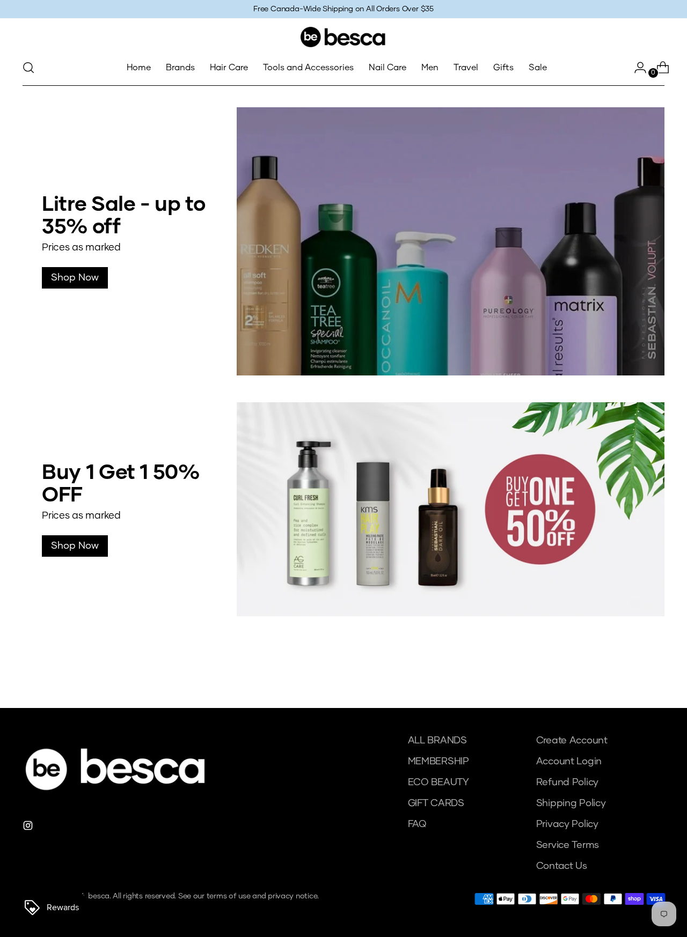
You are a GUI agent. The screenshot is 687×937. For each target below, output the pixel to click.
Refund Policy (567, 782)
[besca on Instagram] (29, 828)
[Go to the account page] (636, 67)
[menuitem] (139, 67)
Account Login (569, 761)
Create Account (572, 741)
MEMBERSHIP (438, 761)
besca (98, 896)
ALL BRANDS (437, 741)
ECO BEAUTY (438, 782)
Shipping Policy (571, 803)
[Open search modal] (28, 67)
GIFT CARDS (436, 803)
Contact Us (561, 866)
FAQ (417, 824)
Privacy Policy (567, 824)
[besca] (343, 37)
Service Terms (568, 845)
